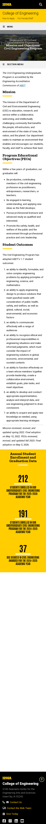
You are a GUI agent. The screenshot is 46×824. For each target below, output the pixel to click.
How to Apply (9, 18)
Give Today (12, 813)
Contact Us (16, 802)
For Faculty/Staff (25, 18)
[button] (40, 4)
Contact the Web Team (19, 808)
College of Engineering (20, 13)
